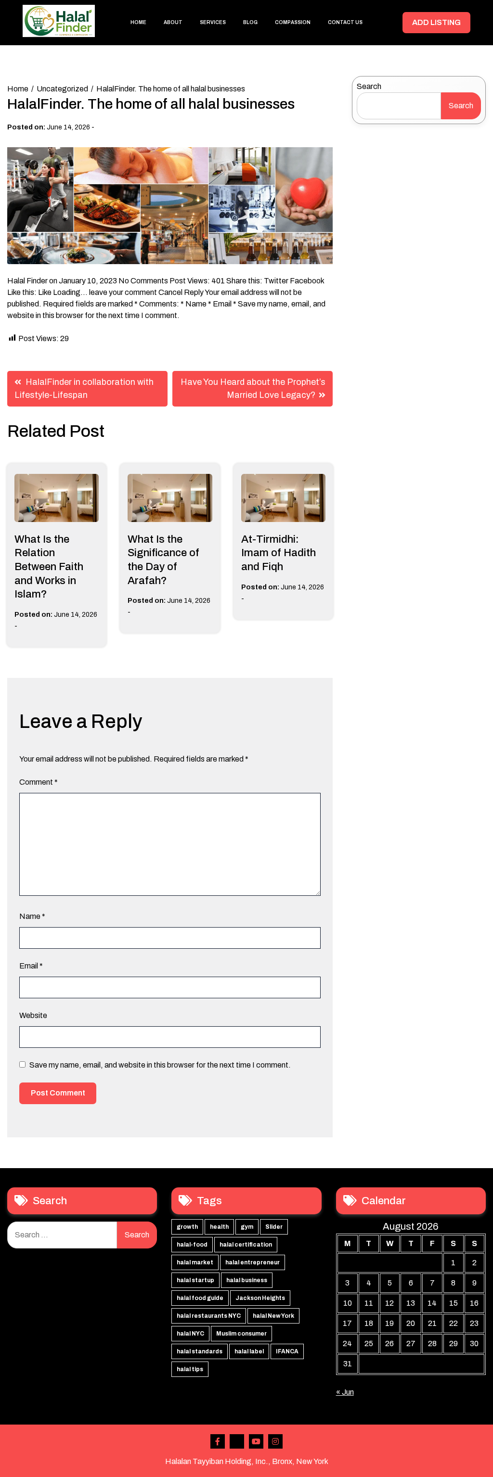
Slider (274, 1226)
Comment (38, 782)
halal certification (246, 1244)
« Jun (345, 1392)
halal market (195, 1262)
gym (247, 1226)
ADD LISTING (436, 22)
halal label (249, 1351)
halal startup (195, 1280)
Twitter (237, 1441)
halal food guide (200, 1298)
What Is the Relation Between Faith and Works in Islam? (48, 567)
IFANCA (287, 1351)
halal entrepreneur (252, 1262)
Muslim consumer (241, 1333)
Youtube (256, 1441)
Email (31, 966)
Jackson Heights (260, 1298)
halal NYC (190, 1333)
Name (32, 916)
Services (213, 22)
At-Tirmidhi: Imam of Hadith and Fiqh (278, 553)
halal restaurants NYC (209, 1315)
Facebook (217, 1441)
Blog (250, 22)
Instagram (275, 1441)
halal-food (192, 1244)
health (219, 1226)
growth (187, 1226)
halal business (246, 1280)
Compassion (293, 22)
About (173, 22)
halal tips (190, 1369)
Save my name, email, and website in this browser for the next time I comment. (160, 1065)
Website (33, 1015)
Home (138, 22)
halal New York (273, 1315)
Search (369, 86)
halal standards (199, 1351)
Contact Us (345, 22)
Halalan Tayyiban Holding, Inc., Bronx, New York (246, 1461)
